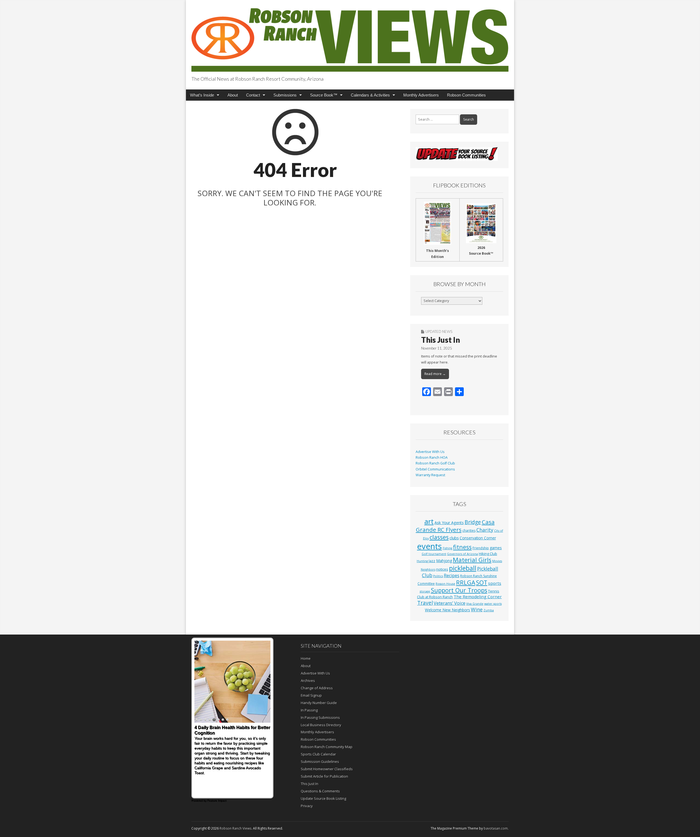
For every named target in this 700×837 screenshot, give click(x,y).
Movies (497, 561)
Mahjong (444, 560)
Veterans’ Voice (449, 603)
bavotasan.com (496, 828)
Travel (425, 602)
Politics (438, 576)
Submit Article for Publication (324, 776)
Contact (253, 95)
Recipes (451, 575)
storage (425, 591)
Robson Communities (466, 95)
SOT (481, 582)
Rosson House (445, 584)
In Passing (309, 710)
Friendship (480, 548)
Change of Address (317, 687)
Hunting (422, 561)
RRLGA (465, 582)
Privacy (307, 805)
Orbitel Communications (435, 469)
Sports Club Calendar (318, 754)
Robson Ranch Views (235, 828)
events (429, 546)
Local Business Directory (321, 724)
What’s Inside (202, 95)
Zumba (488, 610)
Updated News (438, 331)
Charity (484, 530)
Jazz (432, 560)
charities (469, 530)
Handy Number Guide (319, 702)
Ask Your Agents (449, 522)
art (429, 521)
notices (442, 569)
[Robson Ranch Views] (350, 37)
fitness (462, 547)
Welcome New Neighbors (447, 609)
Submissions (285, 95)
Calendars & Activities (370, 95)
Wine (477, 609)
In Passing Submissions (320, 717)
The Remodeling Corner (478, 596)
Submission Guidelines (320, 761)
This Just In (440, 339)
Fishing (447, 548)
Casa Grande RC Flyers (455, 525)
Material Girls (472, 560)
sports (494, 583)
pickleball (462, 568)
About (233, 95)
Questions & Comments (320, 791)
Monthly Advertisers (421, 95)
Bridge (473, 522)
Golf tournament (434, 554)
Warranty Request (430, 475)
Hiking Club (488, 553)
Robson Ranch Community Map (326, 746)
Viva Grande (474, 604)
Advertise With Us (430, 451)
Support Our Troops (459, 590)
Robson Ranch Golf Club (435, 463)
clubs (454, 537)
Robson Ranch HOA (432, 457)
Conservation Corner (478, 537)
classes (439, 537)
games (496, 547)
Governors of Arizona (462, 554)
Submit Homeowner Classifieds (327, 768)
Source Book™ (323, 95)
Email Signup (311, 695)
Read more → (435, 373)
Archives (308, 680)
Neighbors (428, 569)
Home (306, 658)
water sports (493, 604)
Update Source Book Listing (323, 798)
